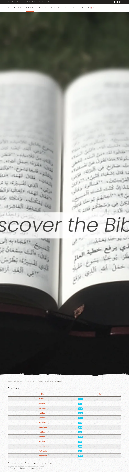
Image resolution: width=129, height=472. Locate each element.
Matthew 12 (43, 451)
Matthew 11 (43, 446)
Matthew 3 (42, 432)
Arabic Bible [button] (29, 8)
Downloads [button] (85, 8)
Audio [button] (36, 8)
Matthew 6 (42, 408)
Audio (23, 2)
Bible (9, 2)
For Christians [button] (43, 8)
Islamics (44, 2)
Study (33, 2)
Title (42, 394)
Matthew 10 (43, 427)
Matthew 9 (42, 422)
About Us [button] (16, 8)
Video (18, 2)
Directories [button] (61, 8)
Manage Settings (36, 468)
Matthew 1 (42, 398)
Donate (22, 8)
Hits (99, 394)
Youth (38, 2)
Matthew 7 (42, 413)
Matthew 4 (42, 436)
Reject (22, 468)
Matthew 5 (42, 441)
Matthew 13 (43, 455)
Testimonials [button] (77, 8)
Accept (12, 468)
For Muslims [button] (52, 8)
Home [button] (10, 8)
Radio (28, 2)
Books (14, 2)
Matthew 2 (42, 403)
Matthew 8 (42, 417)
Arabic (95, 8)
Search (50, 2)
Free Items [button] (68, 8)
